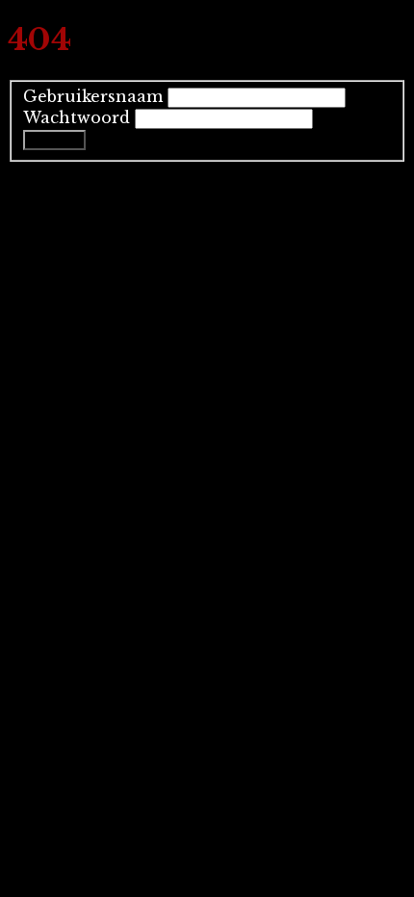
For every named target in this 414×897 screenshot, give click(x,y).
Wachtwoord (76, 117)
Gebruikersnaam (93, 96)
